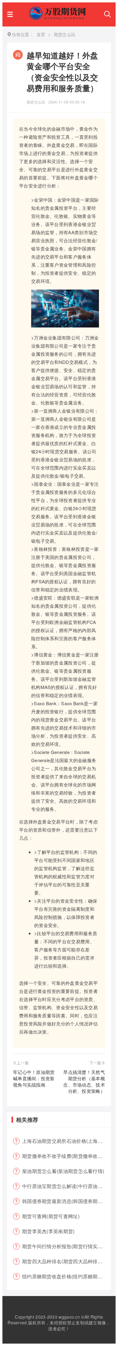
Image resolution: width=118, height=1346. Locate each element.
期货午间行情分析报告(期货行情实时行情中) (66, 1246)
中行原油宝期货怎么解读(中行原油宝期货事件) (66, 1186)
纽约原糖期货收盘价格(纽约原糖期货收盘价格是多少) (66, 1276)
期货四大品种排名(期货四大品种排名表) (65, 1261)
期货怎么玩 (36, 101)
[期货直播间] (58, 17)
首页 (41, 34)
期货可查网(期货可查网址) (51, 1216)
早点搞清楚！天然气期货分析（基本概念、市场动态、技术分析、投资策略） (84, 1081)
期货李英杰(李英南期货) (48, 1231)
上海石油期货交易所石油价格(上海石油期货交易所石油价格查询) (66, 1140)
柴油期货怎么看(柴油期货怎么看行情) (63, 1171)
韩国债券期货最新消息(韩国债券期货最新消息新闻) (66, 1201)
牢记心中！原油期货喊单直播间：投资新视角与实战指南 (34, 1078)
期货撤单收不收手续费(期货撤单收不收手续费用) (66, 1155)
